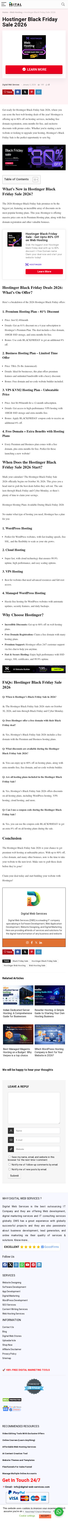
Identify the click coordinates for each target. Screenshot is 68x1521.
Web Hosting (16, 12)
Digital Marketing (10, 1296)
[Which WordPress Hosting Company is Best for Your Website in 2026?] (50, 1026)
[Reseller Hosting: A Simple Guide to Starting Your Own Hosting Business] (50, 987)
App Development (11, 1291)
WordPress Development (15, 1300)
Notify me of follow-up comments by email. (35, 1164)
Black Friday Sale (20, 961)
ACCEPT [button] (45, 1516)
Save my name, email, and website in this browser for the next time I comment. (31, 1158)
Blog (4, 1331)
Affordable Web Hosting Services (19, 1447)
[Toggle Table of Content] (33, 179)
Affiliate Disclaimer (11, 1349)
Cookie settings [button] (27, 1515)
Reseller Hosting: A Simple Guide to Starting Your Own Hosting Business (50, 1013)
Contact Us (8, 1327)
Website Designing (11, 1282)
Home (5, 12)
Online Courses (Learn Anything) (18, 1440)
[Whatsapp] (22, 1264)
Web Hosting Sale (37, 965)
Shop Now (7, 1345)
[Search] (63, 4)
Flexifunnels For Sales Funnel (17, 1467)
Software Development (14, 1287)
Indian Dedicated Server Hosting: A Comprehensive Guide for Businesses (17, 1013)
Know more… (21, 1240)
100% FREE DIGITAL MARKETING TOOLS (28, 1370)
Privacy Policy (9, 1354)
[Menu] (4, 4)
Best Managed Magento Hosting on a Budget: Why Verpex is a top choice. (17, 1052)
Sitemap (6, 1358)
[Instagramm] (16, 1264)
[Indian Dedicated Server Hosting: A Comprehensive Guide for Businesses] (18, 987)
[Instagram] (27, 942)
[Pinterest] (33, 1264)
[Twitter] (36, 942)
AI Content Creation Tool (15, 1453)
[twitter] (10, 1264)
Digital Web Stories (12, 1336)
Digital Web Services (10, 85)
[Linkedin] (40, 942)
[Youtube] (27, 1264)
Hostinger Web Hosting (14, 965)
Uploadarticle (9, 1340)
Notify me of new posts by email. (29, 1169)
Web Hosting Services (13, 1313)
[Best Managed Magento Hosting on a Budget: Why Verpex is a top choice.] (18, 1026)
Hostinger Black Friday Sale (44, 961)
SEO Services (9, 1304)
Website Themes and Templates (18, 1460)
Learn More (36, 69)
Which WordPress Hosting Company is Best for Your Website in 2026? (49, 1052)
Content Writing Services (15, 1309)
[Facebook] (31, 942)
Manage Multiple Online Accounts (19, 1473)
